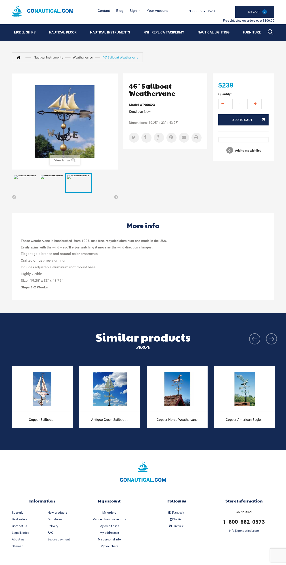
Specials (17, 512)
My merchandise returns (109, 519)
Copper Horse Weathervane (177, 420)
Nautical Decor (63, 32)
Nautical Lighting (213, 32)
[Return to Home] (20, 57)
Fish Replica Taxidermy (163, 32)
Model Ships (25, 32)
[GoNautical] (42, 11)
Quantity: (225, 94)
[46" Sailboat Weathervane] (25, 183)
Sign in (135, 10)
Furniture (252, 32)
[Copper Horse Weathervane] (177, 388)
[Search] (271, 32)
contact (104, 10)
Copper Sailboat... (42, 420)
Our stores (55, 519)
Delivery (53, 526)
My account (109, 501)
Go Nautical (244, 512)
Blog (119, 10)
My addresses (109, 532)
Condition (136, 112)
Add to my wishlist (247, 150)
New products (57, 512)
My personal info (109, 539)
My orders (109, 512)
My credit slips (109, 526)
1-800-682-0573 (202, 11)
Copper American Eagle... (244, 420)
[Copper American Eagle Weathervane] (244, 388)
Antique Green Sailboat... (109, 420)
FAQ (50, 532)
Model (134, 105)
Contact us (19, 526)
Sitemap (17, 546)
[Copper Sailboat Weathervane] (42, 388)
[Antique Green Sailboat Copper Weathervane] (109, 388)
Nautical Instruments (110, 32)
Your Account (157, 10)
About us (18, 539)
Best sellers (19, 519)
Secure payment (59, 539)
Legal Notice (20, 532)
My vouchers (109, 546)
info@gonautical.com (244, 530)
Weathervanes (83, 57)
